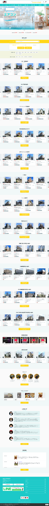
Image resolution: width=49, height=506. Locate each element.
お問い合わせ (8, 484)
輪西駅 (37, 52)
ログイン (43, 2)
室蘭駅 (25, 52)
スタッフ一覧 (24, 384)
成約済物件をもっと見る (24, 365)
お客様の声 (26, 486)
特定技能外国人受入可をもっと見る (24, 145)
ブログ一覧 (24, 402)
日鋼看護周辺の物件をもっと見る (24, 283)
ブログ (26, 488)
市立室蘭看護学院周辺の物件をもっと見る (24, 306)
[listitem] (7, 69)
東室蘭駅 (20, 52)
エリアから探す (21, 47)
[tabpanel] (24, 18)
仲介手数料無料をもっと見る (24, 100)
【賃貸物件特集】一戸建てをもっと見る (24, 191)
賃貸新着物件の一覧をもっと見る (24, 78)
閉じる (47, 504)
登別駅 (34, 52)
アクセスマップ (27, 490)
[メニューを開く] (45, 5)
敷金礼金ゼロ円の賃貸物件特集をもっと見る (24, 237)
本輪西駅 (31, 52)
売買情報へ (26, 492)
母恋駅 (28, 52)
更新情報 (24, 469)
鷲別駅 (17, 52)
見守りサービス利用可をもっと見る (24, 168)
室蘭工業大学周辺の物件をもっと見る (24, 260)
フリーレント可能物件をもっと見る (24, 122)
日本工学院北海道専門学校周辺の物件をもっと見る (24, 329)
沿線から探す (29, 47)
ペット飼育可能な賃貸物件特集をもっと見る (24, 214)
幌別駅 (22, 52)
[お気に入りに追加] (11, 70)
